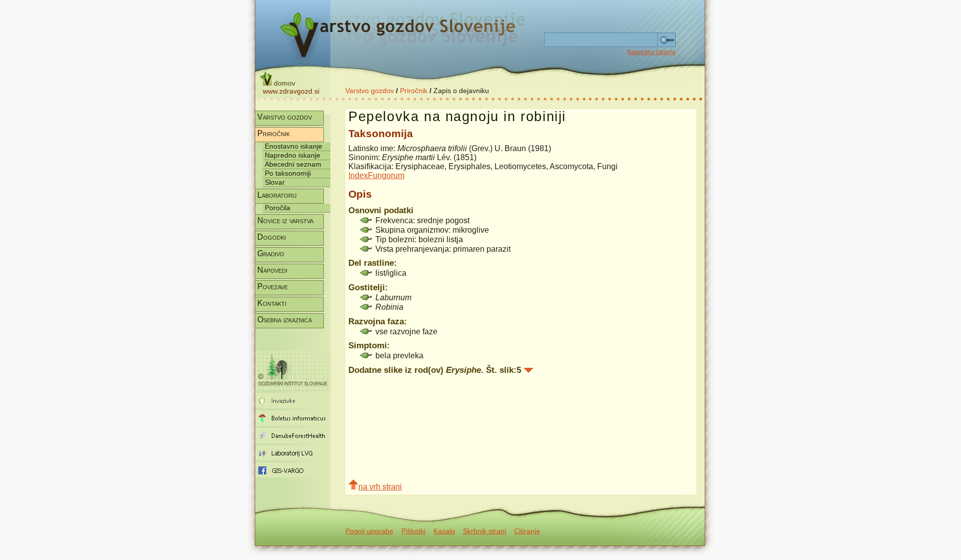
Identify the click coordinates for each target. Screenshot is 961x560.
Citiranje (527, 531)
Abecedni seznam (293, 164)
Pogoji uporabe (369, 531)
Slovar (275, 182)
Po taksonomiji (288, 173)
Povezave (272, 286)
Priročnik (413, 91)
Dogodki (271, 237)
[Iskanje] (666, 40)
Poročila (277, 208)
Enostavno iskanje (293, 146)
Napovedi (272, 270)
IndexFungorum (376, 175)
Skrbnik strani (484, 531)
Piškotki (413, 531)
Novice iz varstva (285, 220)
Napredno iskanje (651, 52)
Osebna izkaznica (284, 319)
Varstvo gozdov (369, 91)
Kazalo (444, 531)
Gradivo (270, 253)
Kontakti (271, 303)
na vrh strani (380, 486)
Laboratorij (277, 195)
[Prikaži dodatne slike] (529, 370)
